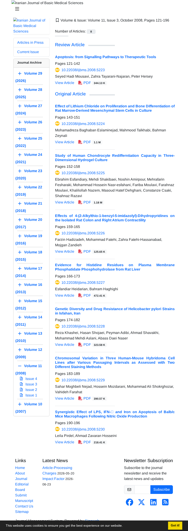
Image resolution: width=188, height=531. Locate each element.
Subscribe (161, 489)
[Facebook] (129, 504)
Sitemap (22, 512)
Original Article (70, 93)
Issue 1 (31, 395)
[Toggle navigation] (92, 9)
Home (20, 468)
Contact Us (24, 506)
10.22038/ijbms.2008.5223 (83, 70)
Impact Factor (53, 479)
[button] (124, 526)
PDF (94, 83)
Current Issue (28, 52)
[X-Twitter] (141, 504)
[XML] (57, 26)
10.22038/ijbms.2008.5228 (83, 326)
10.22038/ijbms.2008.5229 (83, 380)
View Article (64, 83)
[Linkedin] (153, 504)
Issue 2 (31, 390)
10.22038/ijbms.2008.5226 (83, 233)
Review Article (70, 44)
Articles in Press (30, 42)
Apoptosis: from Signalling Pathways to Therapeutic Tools (105, 57)
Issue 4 (31, 379)
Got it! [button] (175, 525)
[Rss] (165, 504)
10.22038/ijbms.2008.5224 (83, 124)
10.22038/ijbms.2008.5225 (83, 173)
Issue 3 (31, 384)
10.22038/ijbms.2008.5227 (83, 282)
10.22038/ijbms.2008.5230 (83, 429)
